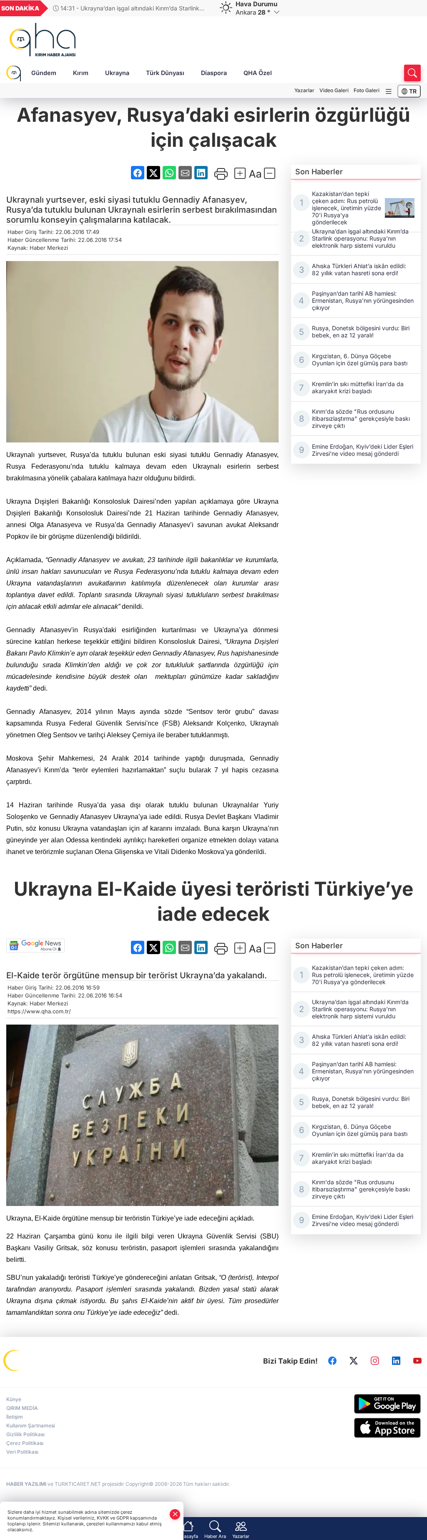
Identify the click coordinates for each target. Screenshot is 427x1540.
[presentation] (200, 8)
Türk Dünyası (165, 72)
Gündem (43, 72)
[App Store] (374, 1428)
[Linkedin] (396, 1361)
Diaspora (214, 72)
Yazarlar (304, 90)
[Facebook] (332, 1361)
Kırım (80, 72)
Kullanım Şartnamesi (30, 1425)
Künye (13, 1399)
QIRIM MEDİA (22, 1408)
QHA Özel (258, 72)
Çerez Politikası (24, 1443)
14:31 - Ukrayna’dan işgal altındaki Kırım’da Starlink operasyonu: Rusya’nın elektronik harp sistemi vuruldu (126, 8)
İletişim (14, 1417)
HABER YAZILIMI (26, 1484)
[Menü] (388, 91)
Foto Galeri (366, 90)
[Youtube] (417, 1361)
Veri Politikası (22, 1452)
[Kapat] (175, 1514)
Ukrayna (117, 72)
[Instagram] (375, 1361)
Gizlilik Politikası (25, 1434)
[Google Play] (374, 1404)
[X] (353, 1361)
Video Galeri (334, 90)
